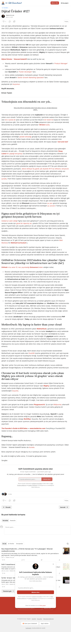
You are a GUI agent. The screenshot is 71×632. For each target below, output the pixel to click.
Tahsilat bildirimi (48, 619)
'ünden (40, 267)
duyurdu (15, 391)
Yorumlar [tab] (5, 520)
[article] (35, 554)
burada (31, 447)
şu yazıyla (51, 206)
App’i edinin (44, 623)
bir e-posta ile (10, 120)
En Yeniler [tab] (11, 543)
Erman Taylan (10, 15)
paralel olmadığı (25, 137)
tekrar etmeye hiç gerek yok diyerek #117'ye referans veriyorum (45, 169)
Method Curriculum (18, 243)
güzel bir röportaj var (24, 223)
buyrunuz (16, 84)
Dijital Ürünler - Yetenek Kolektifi (14, 59)
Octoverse (34, 267)
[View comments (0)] (10, 21)
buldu (47, 125)
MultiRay (27, 419)
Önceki (8, 507)
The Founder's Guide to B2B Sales (14, 428)
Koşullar (39, 619)
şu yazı (50, 203)
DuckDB (31, 353)
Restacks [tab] (12, 520)
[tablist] (9, 520)
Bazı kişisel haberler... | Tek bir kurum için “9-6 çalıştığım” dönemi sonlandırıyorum (27, 550)
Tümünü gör (7, 591)
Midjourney (57, 404)
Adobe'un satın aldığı (9, 221)
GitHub (4, 267)
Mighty (46, 386)
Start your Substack (30, 623)
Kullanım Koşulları (37, 596)
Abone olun (54, 3)
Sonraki (62, 507)
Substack (28, 628)
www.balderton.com (37, 428)
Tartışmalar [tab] (19, 543)
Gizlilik (34, 619)
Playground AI (39, 404)
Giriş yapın (64, 3)
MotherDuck (42, 329)
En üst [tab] (4, 543)
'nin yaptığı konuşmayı (14, 154)
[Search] (68, 543)
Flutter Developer (25, 72)
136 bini (42, 125)
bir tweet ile (48, 120)
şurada (4, 179)
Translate (5, 7)
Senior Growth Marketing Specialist (31, 77)
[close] (53, 564)
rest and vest (63, 142)
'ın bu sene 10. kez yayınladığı (18, 267)
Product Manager (60, 63)
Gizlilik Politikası (32, 598)
